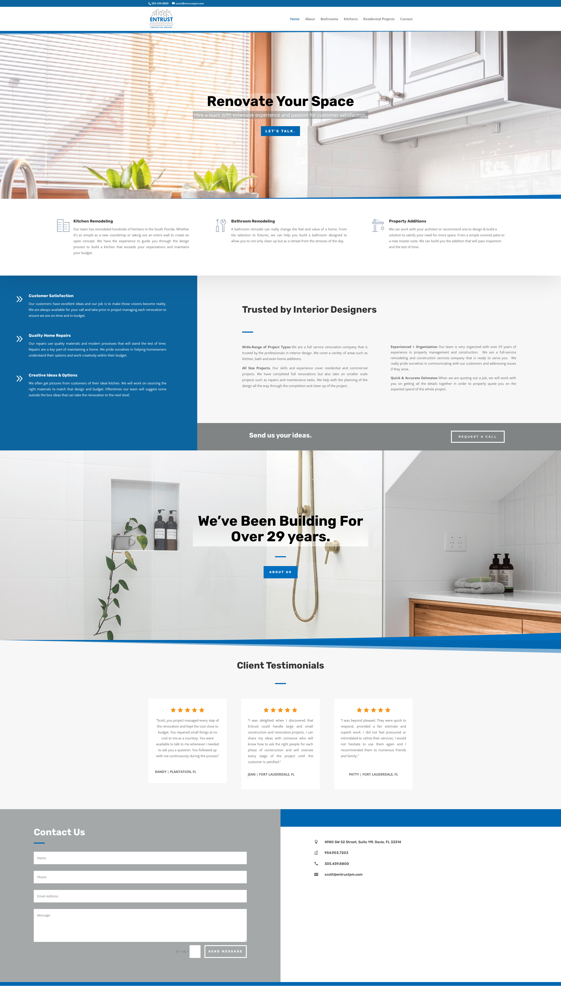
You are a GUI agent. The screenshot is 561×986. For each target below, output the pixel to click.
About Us (280, 572)
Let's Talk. (280, 131)
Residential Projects (378, 19)
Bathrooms (329, 19)
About (310, 19)
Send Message (225, 951)
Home (295, 19)
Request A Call (477, 436)
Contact (406, 19)
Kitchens (351, 19)
